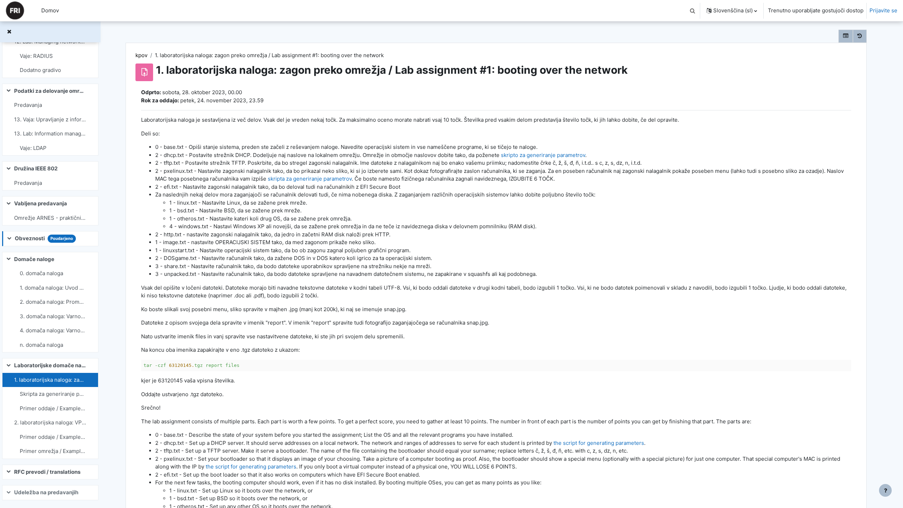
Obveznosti (30, 238)
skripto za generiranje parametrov (543, 155)
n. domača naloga (41, 344)
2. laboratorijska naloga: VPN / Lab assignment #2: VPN (50, 422)
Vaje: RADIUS (36, 56)
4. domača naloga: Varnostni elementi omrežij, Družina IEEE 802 (53, 330)
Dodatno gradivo (40, 70)
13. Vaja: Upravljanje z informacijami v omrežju (50, 119)
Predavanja (28, 105)
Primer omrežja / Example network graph (53, 451)
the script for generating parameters (598, 443)
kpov (141, 55)
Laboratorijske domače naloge (50, 365)
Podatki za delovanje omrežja (50, 90)
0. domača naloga (41, 273)
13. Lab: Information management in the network (50, 133)
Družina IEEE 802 (35, 168)
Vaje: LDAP (33, 148)
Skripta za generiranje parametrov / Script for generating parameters (53, 394)
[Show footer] (885, 490)
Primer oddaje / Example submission (53, 408)
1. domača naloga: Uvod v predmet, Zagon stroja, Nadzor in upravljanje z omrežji (53, 287)
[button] (692, 10)
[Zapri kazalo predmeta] (9, 31)
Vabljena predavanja (40, 203)
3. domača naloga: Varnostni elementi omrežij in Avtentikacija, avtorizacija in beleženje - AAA (53, 316)
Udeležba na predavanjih (46, 492)
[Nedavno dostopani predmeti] (860, 36)
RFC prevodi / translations (47, 471)
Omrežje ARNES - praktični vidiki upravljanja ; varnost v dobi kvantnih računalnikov (50, 217)
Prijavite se (883, 10)
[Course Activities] (845, 36)
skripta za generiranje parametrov (310, 178)
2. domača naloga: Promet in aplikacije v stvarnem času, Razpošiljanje (53, 301)
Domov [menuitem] (50, 10)
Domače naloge (34, 259)
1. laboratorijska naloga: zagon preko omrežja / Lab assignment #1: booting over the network (50, 379)
